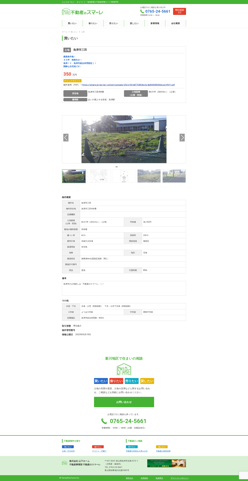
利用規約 (144, 478)
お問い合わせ (124, 402)
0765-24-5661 (115, 467)
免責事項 (159, 478)
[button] (65, 137)
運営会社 (129, 478)
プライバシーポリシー (180, 478)
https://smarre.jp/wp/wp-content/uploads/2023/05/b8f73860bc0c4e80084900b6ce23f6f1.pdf (128, 85)
